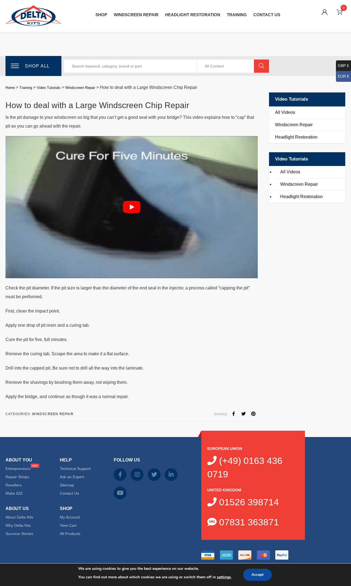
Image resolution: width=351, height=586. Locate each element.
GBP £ (343, 65)
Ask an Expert (72, 477)
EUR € (343, 76)
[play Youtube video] (131, 207)
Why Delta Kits (18, 525)
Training (237, 14)
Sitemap (67, 485)
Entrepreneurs (17, 468)
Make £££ (14, 493)
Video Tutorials (49, 88)
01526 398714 (248, 502)
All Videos (285, 112)
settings (224, 577)
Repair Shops (17, 477)
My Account (70, 517)
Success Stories (19, 533)
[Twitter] (243, 414)
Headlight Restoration (192, 14)
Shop (101, 14)
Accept (257, 574)
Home (10, 88)
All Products (70, 533)
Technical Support (75, 468)
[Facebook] (233, 414)
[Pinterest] (253, 414)
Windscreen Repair (136, 14)
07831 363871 (248, 522)
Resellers (13, 485)
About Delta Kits (19, 517)
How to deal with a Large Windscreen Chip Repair (97, 105)
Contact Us (266, 14)
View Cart (68, 525)
